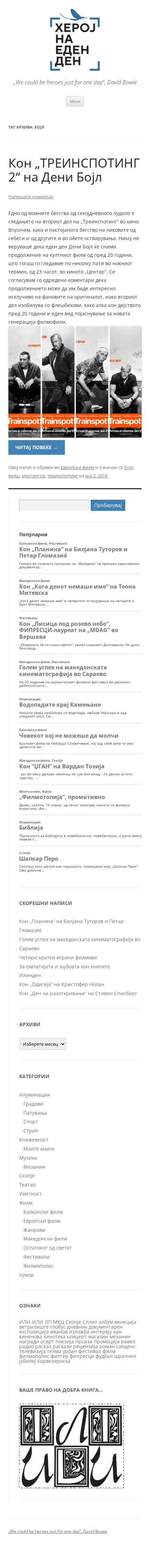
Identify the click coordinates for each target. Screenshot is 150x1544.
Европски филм (77, 467)
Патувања (35, 1112)
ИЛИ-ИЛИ (31, 1322)
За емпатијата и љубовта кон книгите (64, 966)
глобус (58, 1326)
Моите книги (38, 1148)
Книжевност (33, 1139)
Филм (25, 1202)
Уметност (30, 1193)
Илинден (30, 975)
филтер (59, 1356)
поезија (64, 1341)
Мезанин (34, 1166)
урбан (70, 1351)
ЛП (48, 1322)
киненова (30, 1336)
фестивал (89, 1351)
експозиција (34, 1331)
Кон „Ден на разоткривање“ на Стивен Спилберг (78, 993)
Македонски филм (45, 1238)
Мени (75, 101)
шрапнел (125, 1356)
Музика (28, 1157)
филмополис (34, 1356)
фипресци (82, 1356)
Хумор (26, 1275)
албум (106, 1322)
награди (29, 1341)
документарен (106, 1326)
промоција (107, 1341)
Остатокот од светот (47, 1247)
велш (14, 476)
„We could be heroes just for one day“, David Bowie (57, 1531)
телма (54, 1351)
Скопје (27, 1175)
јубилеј (27, 1361)
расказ (43, 1346)
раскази (62, 1346)
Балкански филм (43, 1211)
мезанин (120, 1336)
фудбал (104, 1356)
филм (109, 1351)
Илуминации (34, 1094)
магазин (98, 1336)
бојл (128, 467)
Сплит (90, 1322)
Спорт (30, 1121)
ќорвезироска (53, 1361)
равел (128, 1341)
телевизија (32, 1351)
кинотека (55, 1336)
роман (107, 1346)
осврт (47, 1341)
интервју (101, 1331)
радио (26, 1346)
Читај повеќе (36, 447)
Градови (33, 1103)
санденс (126, 1346)
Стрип (30, 1130)
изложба (79, 1331)
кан (117, 1331)
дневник (77, 1326)
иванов (59, 1331)
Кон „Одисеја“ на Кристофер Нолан (61, 984)
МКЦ (58, 1322)
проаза (83, 1341)
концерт (77, 1336)
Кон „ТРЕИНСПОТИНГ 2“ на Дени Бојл (74, 169)
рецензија (85, 1346)
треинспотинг (62, 476)
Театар (27, 1184)
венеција (125, 1322)
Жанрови (34, 1230)
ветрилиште (34, 1326)
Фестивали (36, 1256)
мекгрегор (33, 476)
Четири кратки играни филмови (58, 957)
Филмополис (38, 1265)
